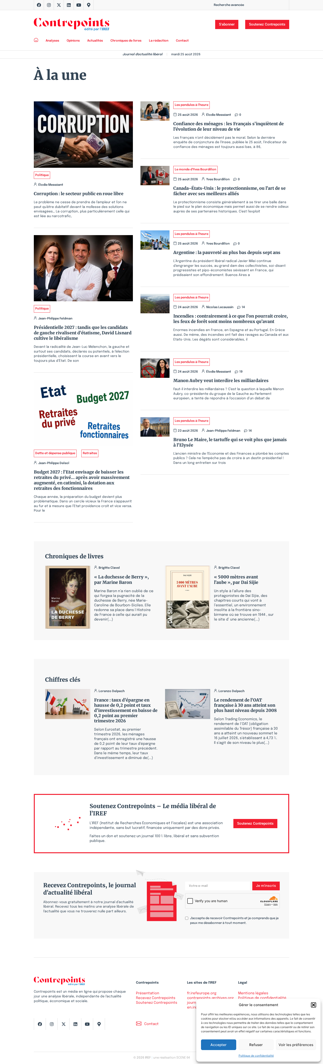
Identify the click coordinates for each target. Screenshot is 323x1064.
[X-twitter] (59, 5)
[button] (313, 1005)
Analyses (52, 40)
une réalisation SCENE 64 (171, 1057)
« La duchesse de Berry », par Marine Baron (121, 579)
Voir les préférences (296, 1044)
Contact (182, 40)
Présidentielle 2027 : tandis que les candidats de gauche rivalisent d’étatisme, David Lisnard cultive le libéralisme (82, 333)
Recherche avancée (229, 5)
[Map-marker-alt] (89, 5)
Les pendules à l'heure (191, 105)
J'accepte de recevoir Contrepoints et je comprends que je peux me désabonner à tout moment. (234, 921)
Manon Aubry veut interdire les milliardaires (221, 380)
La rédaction (158, 40)
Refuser (256, 1044)
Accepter (218, 1044)
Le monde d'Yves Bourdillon (195, 169)
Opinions (73, 40)
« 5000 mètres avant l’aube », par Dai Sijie (236, 579)
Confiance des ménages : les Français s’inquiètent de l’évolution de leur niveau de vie (228, 126)
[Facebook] (39, 5)
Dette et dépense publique (55, 453)
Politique (42, 175)
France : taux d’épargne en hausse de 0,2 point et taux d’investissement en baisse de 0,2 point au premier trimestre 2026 (125, 710)
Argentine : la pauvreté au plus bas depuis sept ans (226, 252)
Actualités (95, 40)
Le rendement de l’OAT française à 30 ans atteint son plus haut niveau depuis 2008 (245, 705)
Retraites (90, 453)
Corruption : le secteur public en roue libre (78, 193)
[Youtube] (79, 5)
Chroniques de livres (125, 40)
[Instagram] (49, 5)
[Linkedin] (69, 5)
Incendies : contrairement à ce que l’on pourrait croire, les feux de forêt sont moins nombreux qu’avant (230, 318)
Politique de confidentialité (256, 1055)
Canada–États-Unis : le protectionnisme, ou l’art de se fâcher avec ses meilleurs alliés (229, 190)
